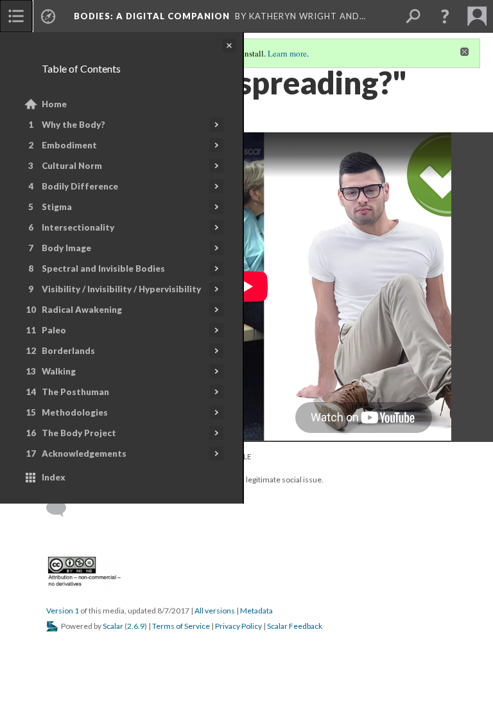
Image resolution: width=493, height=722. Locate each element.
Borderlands (68, 351)
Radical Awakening (82, 309)
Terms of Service (181, 626)
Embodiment (69, 145)
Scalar (113, 626)
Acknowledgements (84, 453)
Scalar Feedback (294, 626)
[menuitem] (16, 16)
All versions (215, 610)
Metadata (256, 610)
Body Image (66, 248)
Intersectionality (78, 227)
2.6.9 (135, 626)
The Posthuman (75, 392)
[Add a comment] (62, 508)
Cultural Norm (72, 166)
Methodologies (75, 412)
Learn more (287, 53)
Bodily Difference (80, 186)
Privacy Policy (238, 626)
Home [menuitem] (54, 104)
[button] (445, 16)
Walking (59, 371)
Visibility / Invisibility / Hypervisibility (121, 289)
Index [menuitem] (53, 477)
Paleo (54, 330)
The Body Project (79, 433)
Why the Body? (73, 124)
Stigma (57, 207)
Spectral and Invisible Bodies (103, 268)
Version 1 (62, 610)
